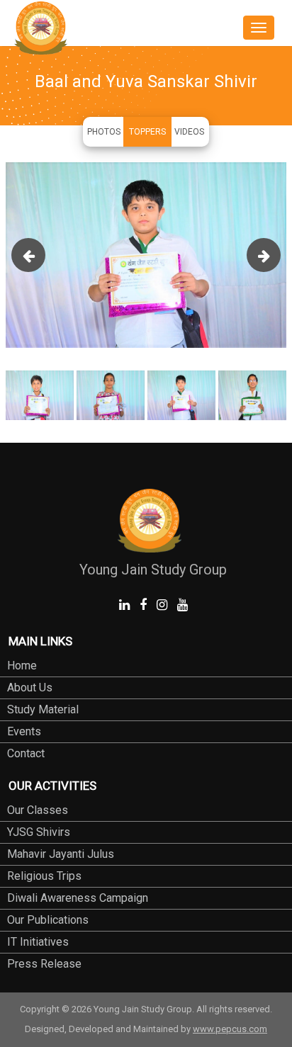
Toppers (147, 132)
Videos (189, 132)
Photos (103, 132)
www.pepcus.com (230, 1029)
